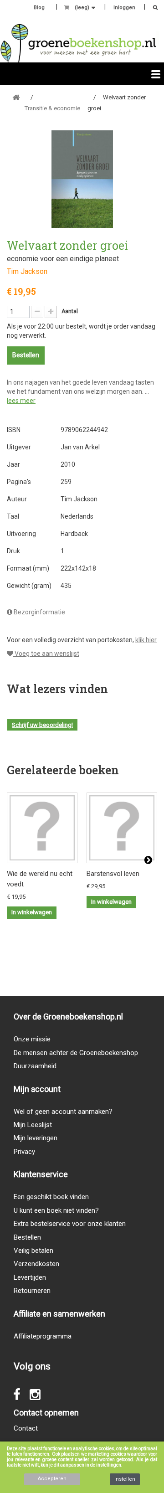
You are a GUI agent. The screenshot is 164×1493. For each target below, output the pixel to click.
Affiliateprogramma (43, 1336)
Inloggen (124, 7)
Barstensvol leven (113, 874)
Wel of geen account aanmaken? (63, 1111)
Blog (39, 7)
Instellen (124, 1479)
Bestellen (27, 1237)
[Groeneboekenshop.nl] (78, 43)
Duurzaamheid (35, 1066)
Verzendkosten (36, 1264)
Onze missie (32, 1039)
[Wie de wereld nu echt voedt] (42, 828)
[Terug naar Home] (16, 97)
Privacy (24, 1152)
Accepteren (52, 1479)
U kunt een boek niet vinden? (56, 1210)
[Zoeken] (153, 8)
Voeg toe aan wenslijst (46, 653)
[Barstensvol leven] (122, 828)
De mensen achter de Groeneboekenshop (76, 1053)
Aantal (70, 311)
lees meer (21, 400)
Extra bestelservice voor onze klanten (70, 1224)
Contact (26, 1428)
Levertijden (30, 1277)
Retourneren (32, 1291)
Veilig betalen (33, 1250)
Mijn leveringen (35, 1138)
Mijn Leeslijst (33, 1125)
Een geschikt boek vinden (51, 1197)
